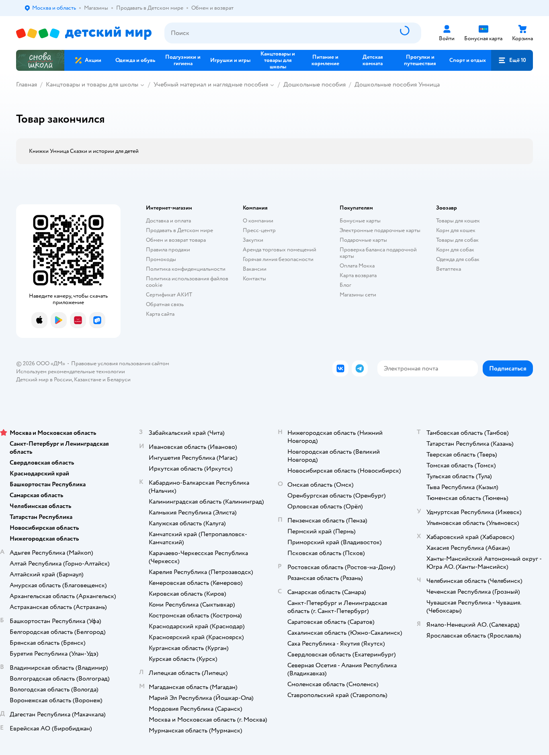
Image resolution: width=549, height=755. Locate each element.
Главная (26, 84)
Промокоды (161, 259)
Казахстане (87, 379)
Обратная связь (165, 304)
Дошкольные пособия (314, 84)
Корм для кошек (455, 230)
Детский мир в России (44, 379)
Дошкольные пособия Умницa (397, 84)
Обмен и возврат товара (176, 240)
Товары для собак (457, 240)
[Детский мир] (84, 33)
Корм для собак (455, 249)
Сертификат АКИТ (169, 294)
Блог (345, 285)
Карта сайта (160, 314)
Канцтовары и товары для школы (92, 84)
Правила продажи (168, 249)
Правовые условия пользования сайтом (120, 363)
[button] (512, 60)
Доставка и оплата (168, 220)
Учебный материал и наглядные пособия (211, 84)
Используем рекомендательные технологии (70, 371)
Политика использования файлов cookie (187, 281)
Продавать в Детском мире (179, 230)
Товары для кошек (458, 220)
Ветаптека (448, 268)
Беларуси (119, 379)
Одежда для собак (457, 259)
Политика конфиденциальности (185, 268)
